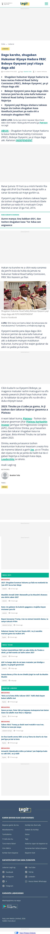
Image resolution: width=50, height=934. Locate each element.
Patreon (44, 122)
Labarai (11, 44)
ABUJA (5, 130)
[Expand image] (48, 284)
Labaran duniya (7, 625)
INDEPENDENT (24, 140)
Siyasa (4, 637)
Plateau (27, 418)
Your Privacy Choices (28, 933)
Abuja (4, 487)
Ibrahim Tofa (27, 71)
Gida (3, 44)
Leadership (8, 459)
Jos (32, 449)
